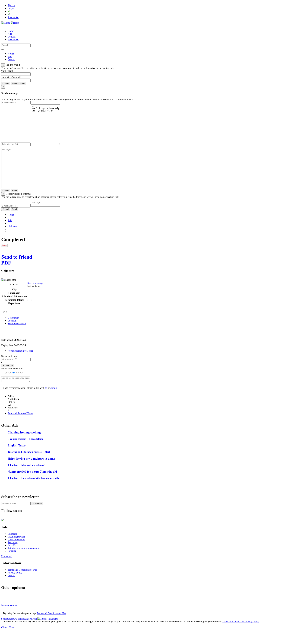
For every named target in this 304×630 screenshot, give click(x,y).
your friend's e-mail (11, 77)
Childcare (12, 226)
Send (14, 190)
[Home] (10, 22)
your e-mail (7, 71)
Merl (47, 452)
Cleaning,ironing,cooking (24, 432)
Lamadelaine (36, 439)
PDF (6, 263)
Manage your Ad (9, 605)
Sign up (11, 5)
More (11, 627)
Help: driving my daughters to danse (31, 458)
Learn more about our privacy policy (240, 621)
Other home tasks (16, 539)
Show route (8, 365)
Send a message (35, 283)
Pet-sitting (13, 542)
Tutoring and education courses (25, 452)
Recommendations (17, 323)
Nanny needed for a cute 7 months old (32, 471)
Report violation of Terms (20, 350)
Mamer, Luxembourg (32, 465)
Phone (45, 286)
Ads (10, 220)
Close (4, 627)
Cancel (6, 83)
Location (12, 320)
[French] (9, 11)
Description (13, 317)
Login (11, 8)
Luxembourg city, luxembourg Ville (40, 478)
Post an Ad (13, 17)
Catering (12, 551)
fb (46, 388)
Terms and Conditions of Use (51, 613)
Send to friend (18, 83)
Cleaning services (17, 439)
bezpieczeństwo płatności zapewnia (19, 618)
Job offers (13, 465)
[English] (9, 14)
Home (11, 214)
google (53, 388)
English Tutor (16, 445)
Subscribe (37, 504)
